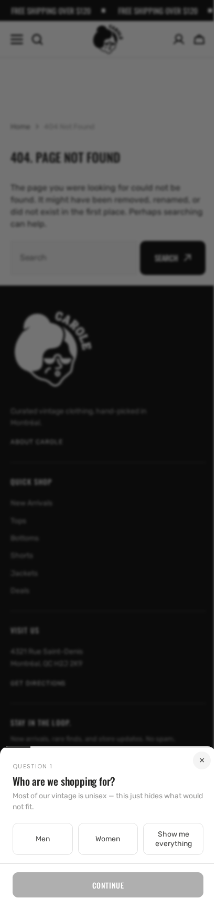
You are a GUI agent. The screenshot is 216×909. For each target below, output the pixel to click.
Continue (104, 885)
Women (104, 838)
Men (41, 838)
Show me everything (166, 839)
